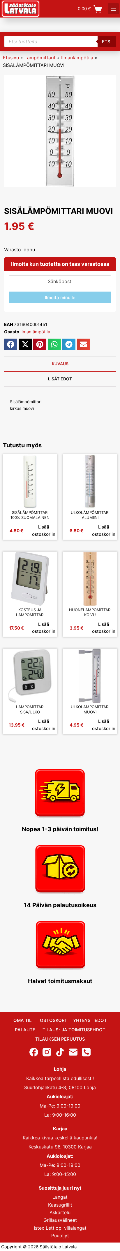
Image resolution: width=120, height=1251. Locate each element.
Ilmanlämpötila (77, 57)
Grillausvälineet (60, 1220)
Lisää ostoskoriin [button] (43, 530)
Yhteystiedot (90, 1020)
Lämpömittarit (40, 57)
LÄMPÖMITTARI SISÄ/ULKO (30, 709)
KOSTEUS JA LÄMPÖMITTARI (30, 612)
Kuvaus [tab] (60, 363)
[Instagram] (47, 1052)
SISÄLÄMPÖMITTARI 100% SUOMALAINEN (30, 515)
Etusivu (11, 57)
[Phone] (86, 1052)
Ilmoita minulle (60, 297)
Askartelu (60, 1212)
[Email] (73, 1052)
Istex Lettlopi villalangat (60, 1228)
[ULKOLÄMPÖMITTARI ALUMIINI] (90, 481)
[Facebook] (33, 1052)
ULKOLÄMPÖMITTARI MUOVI (90, 709)
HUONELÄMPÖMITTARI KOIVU (90, 612)
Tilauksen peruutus (60, 1039)
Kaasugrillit (60, 1205)
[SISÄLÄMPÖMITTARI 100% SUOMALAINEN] (30, 481)
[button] (10, 344)
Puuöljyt (60, 1235)
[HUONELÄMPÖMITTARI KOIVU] (90, 579)
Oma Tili (23, 1020)
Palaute (25, 1029)
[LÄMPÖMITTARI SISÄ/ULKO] (30, 676)
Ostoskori (53, 1020)
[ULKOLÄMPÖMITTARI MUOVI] (90, 676)
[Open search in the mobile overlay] (60, 41)
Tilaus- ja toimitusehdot (74, 1029)
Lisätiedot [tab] (60, 378)
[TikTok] (60, 1052)
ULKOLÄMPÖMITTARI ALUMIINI (90, 515)
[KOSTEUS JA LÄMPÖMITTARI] (30, 579)
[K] (113, 8)
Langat (60, 1197)
